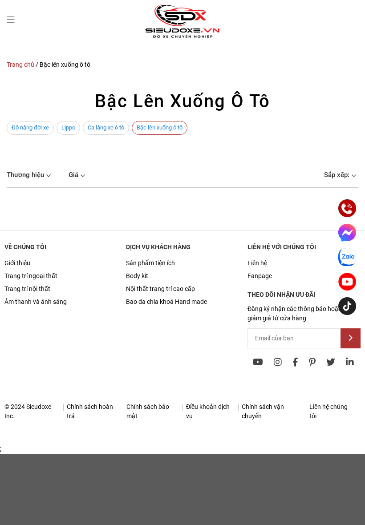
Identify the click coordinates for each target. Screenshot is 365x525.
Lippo (68, 127)
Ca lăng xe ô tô (106, 127)
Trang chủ (20, 64)
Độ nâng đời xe (30, 127)
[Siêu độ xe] (182, 38)
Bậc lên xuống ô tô (159, 127)
